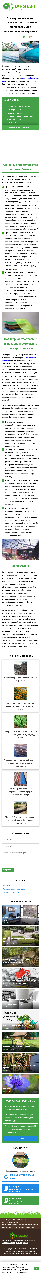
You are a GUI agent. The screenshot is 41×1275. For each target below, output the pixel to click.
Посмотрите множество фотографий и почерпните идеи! (21, 1188)
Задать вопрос (20, 1138)
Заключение (12, 122)
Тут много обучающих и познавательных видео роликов (22, 1200)
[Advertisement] (20, 145)
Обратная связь (18, 1240)
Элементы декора (11, 892)
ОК (37, 1268)
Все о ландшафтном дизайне (20, 6)
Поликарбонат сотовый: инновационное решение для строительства (20, 116)
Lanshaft (20, 1235)
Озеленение (8, 886)
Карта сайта (6, 1240)
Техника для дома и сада (14, 889)
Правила (19, 1243)
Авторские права (8, 1243)
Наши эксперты (29, 1240)
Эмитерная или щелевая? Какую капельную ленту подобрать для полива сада (19, 1118)
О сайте (25, 1243)
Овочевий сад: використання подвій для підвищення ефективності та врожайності (20, 1129)
